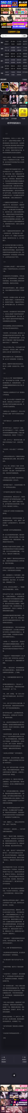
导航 (2, 73)
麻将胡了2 (7, 44)
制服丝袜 (7, 56)
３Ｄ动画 (25, 47)
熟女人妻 (7, 50)
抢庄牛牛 (25, 44)
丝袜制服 (13, 50)
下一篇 (24, 1059)
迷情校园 (7, 68)
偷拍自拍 (13, 53)
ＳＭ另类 (25, 50)
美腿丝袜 (7, 62)
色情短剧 (19, 74)
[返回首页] (26, 1109)
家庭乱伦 (13, 66)
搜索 (25, 36)
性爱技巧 (25, 68)
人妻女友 (19, 66)
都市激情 (7, 66)
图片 (2, 61)
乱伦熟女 (19, 56)
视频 (2, 49)
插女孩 (7, 72)
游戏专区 (25, 41)
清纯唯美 (13, 62)
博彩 (2, 42)
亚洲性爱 (7, 53)
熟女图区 (19, 62)
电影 (2, 55)
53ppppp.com (14, 31)
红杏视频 (7, 74)
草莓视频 (19, 72)
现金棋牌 (19, 44)
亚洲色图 (13, 60)
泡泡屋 (12, 74)
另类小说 (13, 68)
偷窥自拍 (7, 60)
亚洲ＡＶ (7, 47)
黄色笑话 (19, 68)
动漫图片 (25, 60)
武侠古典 (25, 66)
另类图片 (25, 62)
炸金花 (12, 44)
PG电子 (7, 41)
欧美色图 (19, 60)
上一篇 (4, 1059)
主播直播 (19, 50)
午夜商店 (13, 72)
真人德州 (13, 41)
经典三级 (13, 56)
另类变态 (25, 56)
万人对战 (19, 41)
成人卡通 (19, 53)
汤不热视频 (25, 72)
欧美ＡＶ (19, 47)
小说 (2, 67)
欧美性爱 (25, 53)
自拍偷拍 (13, 47)
